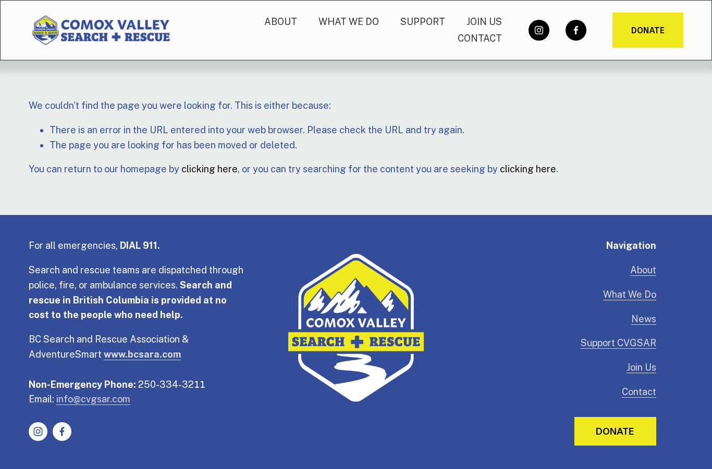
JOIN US (484, 21)
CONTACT (480, 38)
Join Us (641, 367)
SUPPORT (422, 21)
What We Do (629, 294)
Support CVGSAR (618, 342)
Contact (639, 391)
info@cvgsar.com (93, 399)
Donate (648, 30)
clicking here (209, 168)
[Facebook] (576, 30)
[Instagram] (539, 30)
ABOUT (280, 21)
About (643, 269)
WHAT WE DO (348, 21)
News (643, 318)
